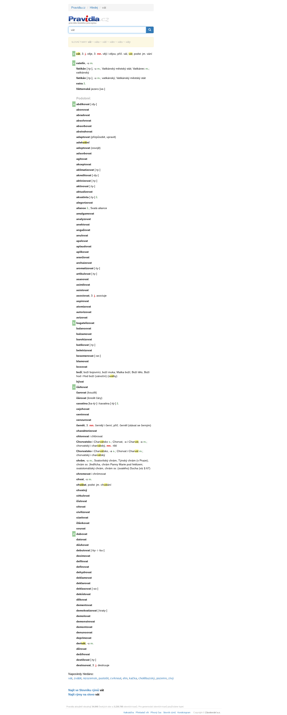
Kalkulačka (129, 712)
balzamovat (84, 333)
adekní (82, 142)
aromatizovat (85, 268)
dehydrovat (84, 572)
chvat (80, 479)
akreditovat (83, 175)
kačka (133, 678)
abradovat (83, 115)
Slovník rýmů (169, 712)
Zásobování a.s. (213, 712)
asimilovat (83, 284)
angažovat (83, 229)
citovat (81, 506)
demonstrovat (85, 621)
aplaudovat (83, 246)
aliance (81, 208)
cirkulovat (83, 495)
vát (70, 678)
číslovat (81, 501)
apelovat (82, 240)
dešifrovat (83, 654)
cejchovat (82, 408)
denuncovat (84, 632)
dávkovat (82, 544)
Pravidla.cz (78, 7)
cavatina (82, 403)
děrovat (81, 648)
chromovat (83, 473)
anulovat (82, 235)
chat (81, 484)
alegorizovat (84, 202)
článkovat (82, 523)
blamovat (82, 361)
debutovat (83, 550)
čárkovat (82, 387)
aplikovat (82, 251)
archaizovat (84, 262)
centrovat (82, 414)
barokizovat (84, 339)
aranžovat (82, 257)
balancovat (83, 328)
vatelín (80, 63)
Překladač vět (142, 712)
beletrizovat (84, 350)
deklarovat (83, 583)
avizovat (81, 317)
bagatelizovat (85, 322)
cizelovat (82, 517)
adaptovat (83, 137)
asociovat (82, 295)
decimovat (83, 555)
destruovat (83, 665)
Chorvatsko (84, 441)
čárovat (81, 398)
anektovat (83, 224)
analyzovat (83, 219)
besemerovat (85, 355)
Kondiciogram (183, 712)
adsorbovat (84, 153)
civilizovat (83, 512)
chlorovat (82, 436)
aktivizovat (83, 180)
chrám (80, 460)
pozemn (161, 678)
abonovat (82, 109)
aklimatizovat (85, 169)
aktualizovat (84, 191)
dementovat (84, 605)
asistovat (82, 290)
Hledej (94, 7)
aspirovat (82, 301)
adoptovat (83, 147)
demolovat (83, 616)
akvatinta (82, 197)
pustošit (104, 678)
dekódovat (83, 594)
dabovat (81, 533)
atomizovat (83, 306)
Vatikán (81, 68)
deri (81, 643)
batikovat (82, 344)
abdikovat (83, 104)
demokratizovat (86, 610)
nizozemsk (90, 678)
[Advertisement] (189, 62)
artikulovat (83, 273)
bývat (80, 381)
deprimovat (83, 637)
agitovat (81, 158)
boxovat (81, 366)
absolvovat (83, 120)
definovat (82, 566)
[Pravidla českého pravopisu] (89, 19)
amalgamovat (85, 213)
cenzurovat (83, 419)
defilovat (82, 561)
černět (80, 425)
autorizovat (83, 312)
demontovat (84, 626)
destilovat (83, 659)
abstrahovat (84, 131)
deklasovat (83, 588)
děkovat (81, 599)
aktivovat (82, 186)
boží (79, 372)
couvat (81, 528)
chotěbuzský (146, 678)
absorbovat (84, 126)
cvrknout (115, 678)
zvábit (77, 678)
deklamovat (84, 577)
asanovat (82, 279)
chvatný (81, 490)
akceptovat (83, 164)
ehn (125, 678)
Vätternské (83, 88)
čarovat (81, 392)
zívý (171, 678)
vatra (79, 83)
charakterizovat (86, 430)
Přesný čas (156, 712)
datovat (81, 539)
